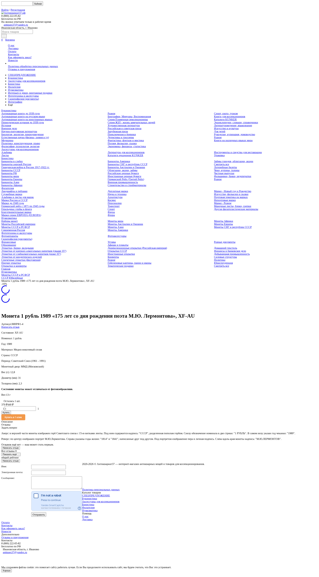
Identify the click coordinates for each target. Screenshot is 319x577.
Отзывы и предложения (21, 69)
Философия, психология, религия (20, 146)
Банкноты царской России (16, 164)
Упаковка (219, 155)
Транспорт (114, 206)
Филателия (14, 87)
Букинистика (15, 78)
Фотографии (15, 101)
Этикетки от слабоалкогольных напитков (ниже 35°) (31, 254)
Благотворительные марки (16, 212)
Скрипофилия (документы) (23, 98)
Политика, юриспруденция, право (20, 143)
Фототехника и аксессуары (23, 95)
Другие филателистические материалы (236, 209)
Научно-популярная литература (19, 131)
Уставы (112, 242)
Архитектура (115, 197)
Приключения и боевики (122, 134)
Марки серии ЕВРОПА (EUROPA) (21, 215)
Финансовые (8, 242)
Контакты (13, 54)
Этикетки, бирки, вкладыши (17, 248)
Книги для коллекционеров (229, 116)
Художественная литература (124, 125)
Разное (111, 113)
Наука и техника (117, 194)
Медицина (7, 140)
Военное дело (9, 128)
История (6, 125)
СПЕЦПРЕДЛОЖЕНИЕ (22, 75)
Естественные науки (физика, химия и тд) (25, 137)
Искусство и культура (226, 128)
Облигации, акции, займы (122, 170)
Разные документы (224, 242)
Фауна (111, 212)
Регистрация (18, 9)
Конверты (113, 257)
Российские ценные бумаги (123, 173)
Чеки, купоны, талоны (226, 170)
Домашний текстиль (225, 248)
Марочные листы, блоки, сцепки (232, 206)
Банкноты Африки (11, 185)
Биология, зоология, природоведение (22, 134)
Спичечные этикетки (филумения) (21, 260)
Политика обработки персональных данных (33, 66)
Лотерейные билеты (225, 167)
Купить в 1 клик (13, 417)
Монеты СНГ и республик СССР (233, 227)
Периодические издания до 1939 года (22, 122)
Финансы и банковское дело (230, 251)
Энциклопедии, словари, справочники (236, 122)
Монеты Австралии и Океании (125, 224)
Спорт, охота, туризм (226, 113)
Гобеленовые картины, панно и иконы (129, 263)
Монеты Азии (116, 227)
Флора (111, 215)
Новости (13, 60)
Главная (5, 268)
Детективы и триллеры (121, 137)
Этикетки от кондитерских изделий (21, 257)
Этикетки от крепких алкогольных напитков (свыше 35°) (33, 251)
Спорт (111, 209)
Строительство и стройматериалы (127, 185)
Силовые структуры (225, 257)
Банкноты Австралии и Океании (126, 167)
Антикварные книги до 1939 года (20, 113)
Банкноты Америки (119, 161)
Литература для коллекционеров (126, 152)
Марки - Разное (222, 203)
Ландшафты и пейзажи (14, 191)
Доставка (13, 48)
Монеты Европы (223, 224)
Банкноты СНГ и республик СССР (127, 164)
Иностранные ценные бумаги (124, 176)
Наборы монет (9, 221)
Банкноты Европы (11, 179)
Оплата (12, 51)
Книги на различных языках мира (233, 140)
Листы (5, 155)
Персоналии (115, 203)
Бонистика (14, 84)
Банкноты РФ (9, 173)
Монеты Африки (223, 221)
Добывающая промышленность (232, 254)
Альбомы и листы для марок (17, 197)
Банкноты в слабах (12, 161)
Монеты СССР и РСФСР (15, 227)
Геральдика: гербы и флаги (16, 209)
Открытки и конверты (14, 266)
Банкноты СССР (10, 170)
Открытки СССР (117, 251)
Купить (6, 412)
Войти (5, 9)
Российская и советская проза (124, 128)
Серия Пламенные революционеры (128, 119)
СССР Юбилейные (12, 277)
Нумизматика (15, 90)
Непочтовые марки (225, 200)
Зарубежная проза (118, 131)
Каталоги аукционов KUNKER (125, 155)
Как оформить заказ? (20, 57)
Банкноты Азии (10, 182)
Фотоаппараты (9, 236)
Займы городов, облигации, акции (233, 161)
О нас (11, 45)
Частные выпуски (224, 173)
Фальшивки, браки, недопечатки (232, 176)
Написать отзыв (10, 327)
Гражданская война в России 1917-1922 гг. (25, 167)
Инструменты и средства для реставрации (238, 152)
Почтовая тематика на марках (231, 197)
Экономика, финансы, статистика (127, 146)
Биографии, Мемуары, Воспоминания (129, 116)
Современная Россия (13, 230)
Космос (112, 200)
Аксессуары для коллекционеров (26, 81)
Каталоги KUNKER (225, 119)
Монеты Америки (118, 230)
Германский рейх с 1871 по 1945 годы (23, 206)
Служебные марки (11, 194)
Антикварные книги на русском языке (23, 116)
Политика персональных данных (101, 489)
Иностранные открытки (121, 254)
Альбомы (6, 152)
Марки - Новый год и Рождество (232, 191)
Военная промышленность (123, 182)
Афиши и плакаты (118, 245)
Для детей (219, 131)
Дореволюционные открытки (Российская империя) (137, 248)
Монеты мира (115, 221)
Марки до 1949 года (12, 203)
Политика (219, 260)
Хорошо (6, 570)
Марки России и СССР (14, 200)
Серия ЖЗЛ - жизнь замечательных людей (131, 122)
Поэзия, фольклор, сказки (122, 143)
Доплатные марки (118, 191)
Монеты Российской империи (18, 224)
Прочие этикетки (11, 263)
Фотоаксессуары (117, 236)
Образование (8, 245)
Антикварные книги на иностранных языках (27, 119)
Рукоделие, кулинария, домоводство (234, 134)
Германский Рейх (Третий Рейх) (126, 179)
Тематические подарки (121, 266)
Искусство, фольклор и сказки (231, 194)
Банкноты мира (10, 176)
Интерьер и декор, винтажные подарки (30, 92)
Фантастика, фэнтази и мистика (126, 140)
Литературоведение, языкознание (233, 125)
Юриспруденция (223, 263)
